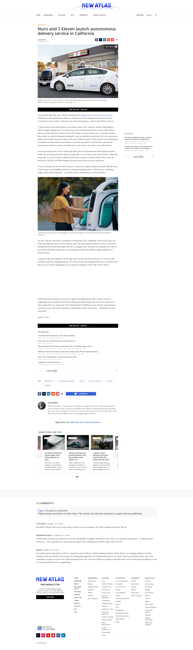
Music (117, 604)
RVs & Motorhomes (106, 624)
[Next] (115, 454)
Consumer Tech (120, 587)
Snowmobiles (106, 632)
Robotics (91, 596)
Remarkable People (121, 613)
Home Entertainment (122, 598)
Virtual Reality (119, 619)
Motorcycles (135, 593)
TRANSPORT (83, 15)
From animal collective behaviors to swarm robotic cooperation (56, 335)
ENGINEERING (48, 15)
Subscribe (50, 597)
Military (90, 593)
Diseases (148, 615)
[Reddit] (108, 39)
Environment (149, 593)
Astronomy (148, 587)
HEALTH (147, 598)
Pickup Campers (107, 620)
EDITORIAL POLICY (77, 588)
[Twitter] (100, 39)
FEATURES (77, 592)
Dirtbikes (104, 606)
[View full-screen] (116, 46)
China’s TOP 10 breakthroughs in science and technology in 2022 (57, 357)
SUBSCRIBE (140, 15)
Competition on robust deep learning (48, 362)
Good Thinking (120, 593)
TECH (72, 15)
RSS (75, 609)
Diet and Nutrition (151, 607)
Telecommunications (122, 616)
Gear (103, 581)
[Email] (116, 39)
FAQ (75, 612)
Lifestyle (118, 601)
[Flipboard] (112, 39)
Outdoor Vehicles (107, 584)
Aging (147, 601)
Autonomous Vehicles (66, 381)
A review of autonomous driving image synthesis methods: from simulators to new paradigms (139, 147)
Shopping (47, 385)
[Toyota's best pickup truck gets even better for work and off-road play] (99, 442)
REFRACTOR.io (150, 578)
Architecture (92, 581)
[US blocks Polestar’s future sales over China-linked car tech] (51, 442)
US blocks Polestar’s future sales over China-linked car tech (50, 456)
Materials (91, 590)
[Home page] (96, 6)
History (117, 596)
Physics (147, 596)
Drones (117, 590)
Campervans (106, 600)
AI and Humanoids (121, 581)
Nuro (47, 317)
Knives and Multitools (105, 613)
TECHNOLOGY (120, 578)
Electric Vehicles (95, 381)
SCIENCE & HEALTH (99, 15)
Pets (116, 607)
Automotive (42, 24)
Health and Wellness (148, 624)
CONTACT (77, 606)
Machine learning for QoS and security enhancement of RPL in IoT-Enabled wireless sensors (65, 346)
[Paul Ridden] (42, 406)
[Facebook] (96, 39)
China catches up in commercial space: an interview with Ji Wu (56, 341)
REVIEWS (77, 595)
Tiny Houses (106, 590)
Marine (133, 590)
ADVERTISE (78, 597)
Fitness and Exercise (148, 611)
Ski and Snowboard (105, 628)
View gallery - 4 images (78, 109)
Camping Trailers (107, 603)
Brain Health (149, 604)
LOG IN (149, 15)
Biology (147, 590)
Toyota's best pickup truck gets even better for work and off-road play (98, 457)
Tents (103, 635)
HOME (38, 15)
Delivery (110, 381)
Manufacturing (92, 587)
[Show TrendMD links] (117, 370)
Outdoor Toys (106, 587)
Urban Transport (136, 596)
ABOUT (76, 584)
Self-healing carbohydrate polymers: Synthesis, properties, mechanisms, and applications (138, 138)
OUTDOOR (61, 15)
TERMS (76, 600)
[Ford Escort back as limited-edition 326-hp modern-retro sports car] (75, 442)
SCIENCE (148, 581)
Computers (119, 584)
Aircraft (133, 581)
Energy (90, 584)
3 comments (83, 394)
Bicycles (133, 587)
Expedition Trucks (107, 609)
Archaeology (149, 584)
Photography (119, 610)
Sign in (42, 510)
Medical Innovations (149, 619)
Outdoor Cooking (107, 617)
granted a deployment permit (97, 115)
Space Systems (93, 598)
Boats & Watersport (105, 596)
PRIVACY (77, 603)
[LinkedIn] (104, 39)
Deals (117, 622)
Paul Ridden (53, 402)
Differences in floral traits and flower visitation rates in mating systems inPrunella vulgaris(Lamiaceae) (67, 351)
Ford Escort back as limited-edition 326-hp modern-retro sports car (74, 456)
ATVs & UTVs (106, 593)
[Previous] (41, 454)
